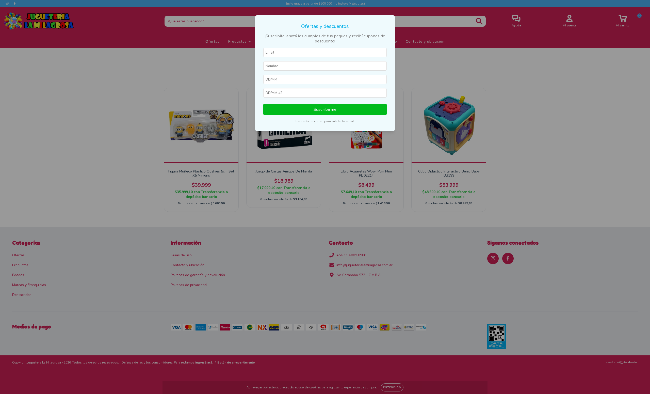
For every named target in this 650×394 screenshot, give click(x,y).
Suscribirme (325, 109)
